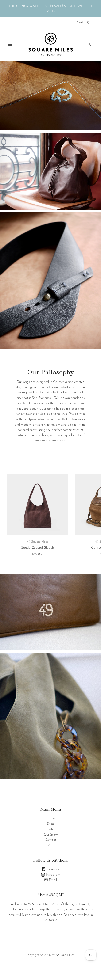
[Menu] (10, 44)
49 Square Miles (37, 541)
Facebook (52, 869)
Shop (50, 824)
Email (52, 880)
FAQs (50, 845)
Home (50, 818)
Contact (50, 840)
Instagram (52, 875)
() (83, 22)
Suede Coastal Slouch (37, 548)
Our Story (51, 834)
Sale (50, 829)
